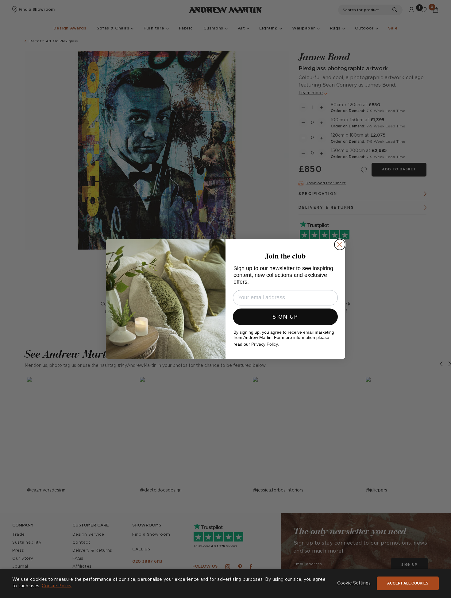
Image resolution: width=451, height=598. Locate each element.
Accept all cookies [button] (407, 583)
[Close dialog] (339, 244)
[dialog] (225, 583)
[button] (354, 583)
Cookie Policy (56, 586)
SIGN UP (285, 316)
